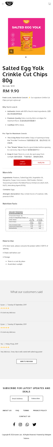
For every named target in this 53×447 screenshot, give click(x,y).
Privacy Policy (40, 410)
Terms (26, 410)
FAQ (17, 410)
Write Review (26, 361)
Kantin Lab (18, 435)
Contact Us (24, 416)
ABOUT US (7, 410)
